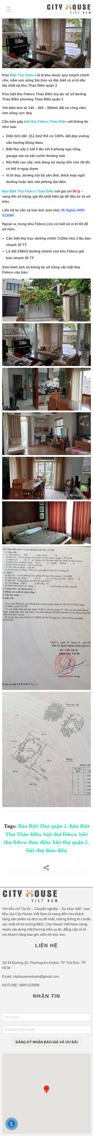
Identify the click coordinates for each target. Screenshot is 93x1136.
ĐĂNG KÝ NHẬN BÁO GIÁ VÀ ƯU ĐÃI (47, 1042)
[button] (46, 1089)
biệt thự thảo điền (46, 850)
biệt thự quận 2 (70, 842)
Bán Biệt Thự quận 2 (42, 826)
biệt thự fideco (60, 834)
